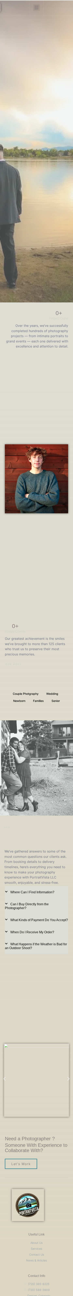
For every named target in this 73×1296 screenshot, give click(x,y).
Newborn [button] (19, 700)
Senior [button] (56, 700)
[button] (36, 7)
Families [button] (38, 700)
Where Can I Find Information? (32, 892)
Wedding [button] (52, 693)
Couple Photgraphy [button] (26, 693)
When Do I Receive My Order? (32, 932)
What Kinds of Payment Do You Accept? (39, 920)
